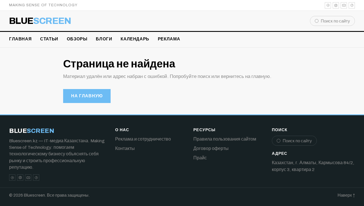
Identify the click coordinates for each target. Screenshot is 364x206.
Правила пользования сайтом (224, 139)
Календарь (135, 39)
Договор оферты (211, 148)
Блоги (104, 39)
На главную (87, 96)
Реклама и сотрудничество (143, 139)
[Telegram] (328, 5)
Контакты (125, 148)
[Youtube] (344, 5)
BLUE (40, 21)
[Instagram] (336, 5)
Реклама (169, 39)
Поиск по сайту (335, 21)
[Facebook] (352, 5)
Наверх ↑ (346, 195)
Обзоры (77, 39)
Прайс (200, 157)
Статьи (49, 39)
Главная (20, 39)
